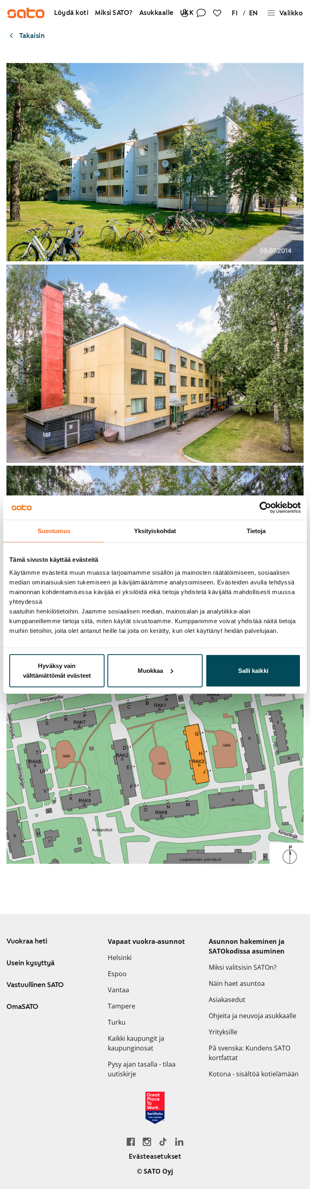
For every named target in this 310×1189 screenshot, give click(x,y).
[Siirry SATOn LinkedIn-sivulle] (179, 1141)
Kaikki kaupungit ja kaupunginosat (136, 1043)
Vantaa (118, 989)
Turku (117, 1022)
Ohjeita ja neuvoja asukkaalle (252, 1015)
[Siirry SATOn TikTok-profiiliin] (163, 1141)
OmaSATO (22, 1006)
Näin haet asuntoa (237, 983)
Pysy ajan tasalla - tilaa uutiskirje (142, 1069)
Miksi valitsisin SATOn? (242, 967)
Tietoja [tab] (256, 530)
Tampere (121, 1006)
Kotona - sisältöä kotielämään (254, 1073)
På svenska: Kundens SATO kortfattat (249, 1053)
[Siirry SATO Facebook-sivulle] (131, 1141)
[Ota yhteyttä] (201, 13)
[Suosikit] (217, 13)
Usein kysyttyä (30, 963)
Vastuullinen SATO (35, 985)
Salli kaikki (253, 670)
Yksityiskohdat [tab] (155, 530)
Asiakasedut (227, 999)
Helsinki (120, 957)
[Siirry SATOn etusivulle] (25, 12)
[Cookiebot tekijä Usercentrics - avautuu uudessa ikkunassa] (265, 508)
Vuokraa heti (26, 941)
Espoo (117, 973)
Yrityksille (223, 1031)
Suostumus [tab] (54, 530)
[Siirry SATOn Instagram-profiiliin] (147, 1141)
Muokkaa (150, 670)
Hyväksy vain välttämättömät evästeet (57, 670)
